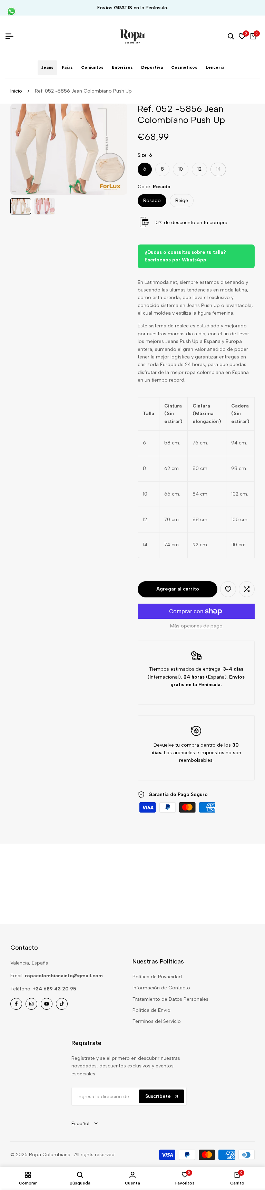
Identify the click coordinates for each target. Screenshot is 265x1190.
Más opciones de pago (196, 626)
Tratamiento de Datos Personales (170, 999)
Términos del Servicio (156, 1021)
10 (180, 169)
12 (199, 169)
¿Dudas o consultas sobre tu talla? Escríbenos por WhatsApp (185, 256)
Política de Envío (151, 1010)
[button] (228, 589)
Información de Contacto (161, 988)
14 (221, 171)
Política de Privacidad (157, 977)
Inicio (16, 91)
